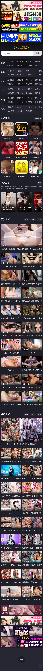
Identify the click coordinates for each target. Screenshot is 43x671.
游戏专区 (38, 62)
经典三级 (20, 84)
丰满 (26, 414)
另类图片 (38, 93)
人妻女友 (29, 98)
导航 (3, 109)
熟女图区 (29, 93)
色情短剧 (29, 111)
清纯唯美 (20, 93)
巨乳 (33, 220)
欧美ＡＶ (29, 71)
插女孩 (10, 107)
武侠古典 (38, 98)
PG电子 (10, 62)
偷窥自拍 (10, 89)
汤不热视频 (38, 107)
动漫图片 (38, 89)
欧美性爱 (38, 80)
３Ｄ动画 (38, 71)
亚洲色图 (20, 89)
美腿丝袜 (10, 93)
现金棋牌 (29, 65)
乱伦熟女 (29, 84)
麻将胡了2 (10, 65)
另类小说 (20, 102)
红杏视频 (10, 111)
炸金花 (19, 65)
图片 (3, 90)
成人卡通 (29, 80)
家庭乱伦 (20, 98)
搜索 (37, 53)
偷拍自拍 (20, 80)
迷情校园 (10, 102)
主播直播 (29, 75)
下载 (39, 183)
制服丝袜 (10, 84)
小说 (3, 99)
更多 (39, 220)
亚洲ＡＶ (10, 71)
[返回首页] (40, 666)
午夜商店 (20, 107)
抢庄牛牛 (38, 65)
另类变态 (38, 84)
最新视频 (5, 219)
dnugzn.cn (21, 47)
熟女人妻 (10, 75)
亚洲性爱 (10, 80)
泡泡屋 (19, 111)
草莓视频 (29, 107)
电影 (3, 81)
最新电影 (5, 414)
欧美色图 (29, 89)
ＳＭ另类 (38, 75)
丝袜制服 (20, 75)
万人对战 (29, 62)
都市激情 (10, 98)
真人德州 (20, 62)
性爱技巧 (38, 102)
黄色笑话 (29, 102)
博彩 (3, 63)
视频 (3, 72)
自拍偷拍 (20, 71)
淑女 (33, 414)
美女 (26, 220)
